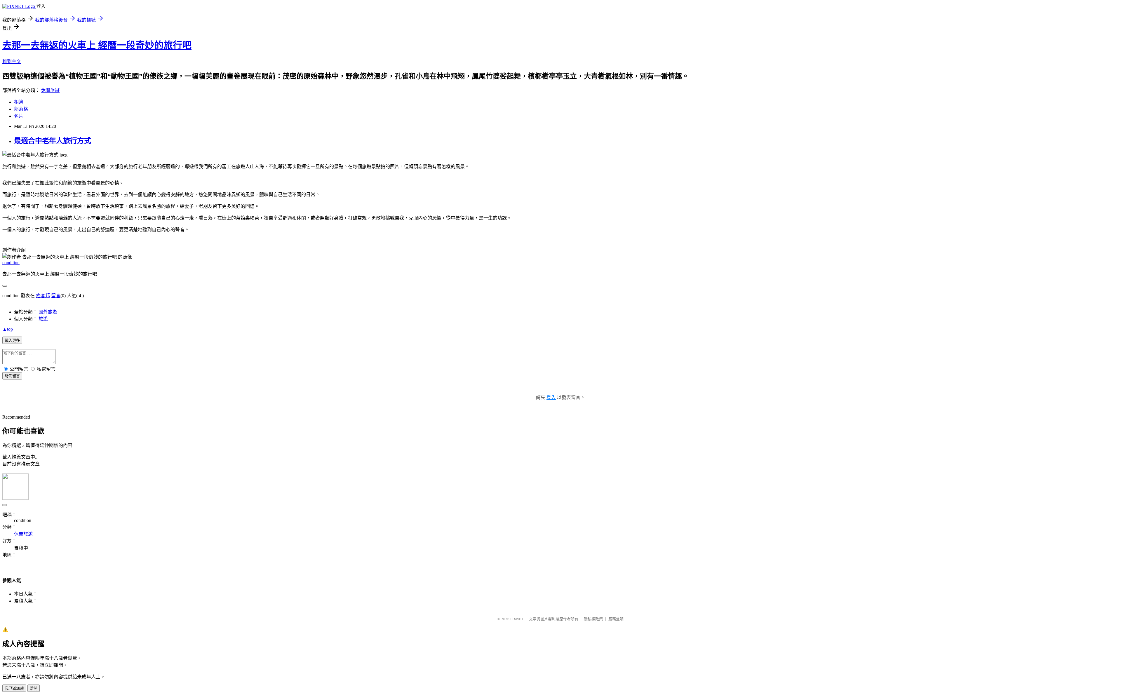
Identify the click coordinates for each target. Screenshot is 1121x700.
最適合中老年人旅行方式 (52, 140)
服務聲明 (616, 619)
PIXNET (516, 619)
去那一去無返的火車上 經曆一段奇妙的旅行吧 (97, 45)
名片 (18, 116)
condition (11, 262)
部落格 (21, 109)
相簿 (18, 102)
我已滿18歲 (14, 688)
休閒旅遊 (50, 90)
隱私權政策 (593, 619)
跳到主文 (11, 61)
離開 (33, 688)
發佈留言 (12, 376)
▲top (7, 329)
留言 (55, 295)
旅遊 (43, 318)
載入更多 (12, 340)
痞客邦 (43, 295)
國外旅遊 (48, 311)
